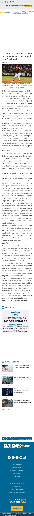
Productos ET (17, 473)
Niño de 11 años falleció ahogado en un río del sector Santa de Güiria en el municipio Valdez (23, 379)
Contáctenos (17, 476)
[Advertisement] (17, 33)
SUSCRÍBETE (28, 6)
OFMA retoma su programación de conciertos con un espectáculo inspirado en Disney (22, 390)
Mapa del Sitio (17, 486)
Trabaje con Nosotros (16, 470)
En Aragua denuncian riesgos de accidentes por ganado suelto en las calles (22, 402)
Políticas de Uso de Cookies (17, 492)
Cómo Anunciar (16, 467)
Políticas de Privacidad (17, 489)
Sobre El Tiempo (17, 464)
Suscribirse (17, 508)
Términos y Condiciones (17, 483)
